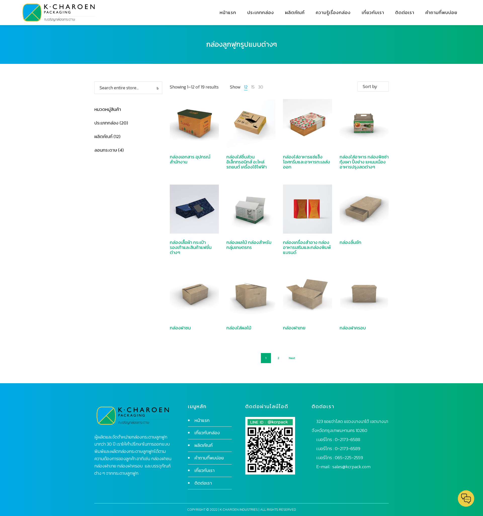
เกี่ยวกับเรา (204, 470)
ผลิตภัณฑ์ (103, 136)
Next (292, 358)
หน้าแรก (202, 420)
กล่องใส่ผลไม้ (238, 327)
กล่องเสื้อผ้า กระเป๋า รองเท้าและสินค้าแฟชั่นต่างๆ (191, 247)
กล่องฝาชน (180, 327)
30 (260, 86)
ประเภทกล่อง (106, 122)
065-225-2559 (349, 457)
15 (253, 86)
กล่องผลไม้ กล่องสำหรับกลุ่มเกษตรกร (248, 245)
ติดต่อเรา (203, 483)
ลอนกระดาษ (105, 150)
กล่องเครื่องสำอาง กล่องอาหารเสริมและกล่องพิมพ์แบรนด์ (307, 247)
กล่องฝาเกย (294, 327)
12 (246, 86)
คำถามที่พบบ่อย (209, 457)
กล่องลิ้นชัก (350, 242)
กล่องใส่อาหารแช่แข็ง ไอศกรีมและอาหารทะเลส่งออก (306, 161)
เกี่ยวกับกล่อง (207, 432)
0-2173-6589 (347, 448)
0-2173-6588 (347, 439)
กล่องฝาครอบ (353, 327)
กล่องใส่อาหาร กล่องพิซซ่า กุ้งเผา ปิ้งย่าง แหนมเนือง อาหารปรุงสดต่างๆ (364, 161)
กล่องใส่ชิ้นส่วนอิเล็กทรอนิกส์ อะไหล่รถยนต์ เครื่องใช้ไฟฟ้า (246, 161)
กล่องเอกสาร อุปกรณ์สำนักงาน (190, 159)
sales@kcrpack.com (351, 466)
